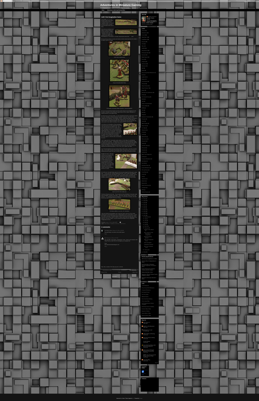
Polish (143, 94)
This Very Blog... (147, 359)
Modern (143, 79)
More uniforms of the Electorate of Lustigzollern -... (148, 233)
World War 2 (144, 37)
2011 (144, 215)
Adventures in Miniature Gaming (120, 5)
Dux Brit (143, 163)
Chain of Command (146, 103)
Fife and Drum (145, 169)
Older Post (134, 272)
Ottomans (117, 223)
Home (103, 10)
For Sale (143, 127)
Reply (106, 233)
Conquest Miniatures (146, 290)
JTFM (143, 132)
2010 (144, 252)
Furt (105, 237)
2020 (144, 200)
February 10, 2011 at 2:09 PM (118, 230)
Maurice (143, 183)
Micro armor (144, 138)
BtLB (143, 112)
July (145, 218)
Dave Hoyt (109, 19)
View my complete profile (147, 24)
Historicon (144, 130)
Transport (144, 187)
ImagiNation (112, 223)
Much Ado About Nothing (147, 298)
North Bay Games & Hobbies (148, 306)
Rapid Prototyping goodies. (148, 237)
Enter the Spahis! (147, 242)
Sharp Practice (122, 223)
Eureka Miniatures (146, 167)
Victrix (143, 121)
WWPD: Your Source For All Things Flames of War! (149, 355)
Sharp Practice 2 (145, 88)
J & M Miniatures (145, 285)
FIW (143, 43)
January (146, 249)
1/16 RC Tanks (145, 145)
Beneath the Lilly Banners (147, 92)
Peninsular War (145, 52)
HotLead (143, 83)
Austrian (143, 152)
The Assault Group (146, 96)
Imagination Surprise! (148, 244)
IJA (142, 176)
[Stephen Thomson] (143, 372)
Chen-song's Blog (145, 301)
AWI (142, 68)
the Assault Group (145, 292)
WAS (143, 189)
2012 (144, 213)
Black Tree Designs (146, 154)
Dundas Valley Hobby (146, 308)
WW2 (143, 99)
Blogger (140, 398)
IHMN (143, 107)
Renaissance (144, 50)
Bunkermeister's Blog (146, 315)
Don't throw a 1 (146, 322)
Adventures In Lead (147, 329)
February (146, 227)
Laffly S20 (144, 77)
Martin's (143, 180)
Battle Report (107, 223)
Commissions (145, 81)
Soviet (143, 143)
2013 (144, 211)
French (143, 35)
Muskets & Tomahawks (147, 116)
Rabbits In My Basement (148, 326)
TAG (143, 110)
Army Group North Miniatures (148, 72)
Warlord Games (145, 192)
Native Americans (145, 185)
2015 (144, 207)
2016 (144, 206)
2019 (144, 202)
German (143, 54)
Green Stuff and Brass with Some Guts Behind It (149, 346)
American (144, 63)
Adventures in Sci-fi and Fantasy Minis (116, 10)
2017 (144, 204)
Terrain (143, 30)
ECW (143, 74)
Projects (143, 61)
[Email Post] (120, 222)
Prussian (143, 119)
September (146, 216)
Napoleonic (144, 32)
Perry (143, 59)
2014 (144, 209)
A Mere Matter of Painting (149, 333)
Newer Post (104, 272)
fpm (133, 398)
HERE (112, 32)
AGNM (143, 48)
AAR (143, 101)
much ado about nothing (149, 337)
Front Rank (144, 172)
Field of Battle (145, 105)
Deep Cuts (144, 125)
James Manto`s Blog (146, 313)
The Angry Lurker (108, 230)
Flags (143, 114)
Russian (143, 41)
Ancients (143, 150)
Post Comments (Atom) (122, 276)
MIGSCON (144, 136)
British (143, 70)
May (145, 222)
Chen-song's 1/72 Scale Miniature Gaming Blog (148, 350)
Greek (143, 174)
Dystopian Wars (145, 165)
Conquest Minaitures (146, 158)
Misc (143, 46)
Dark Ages (144, 161)
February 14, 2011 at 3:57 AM (112, 237)
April (145, 224)
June (145, 220)
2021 (144, 198)
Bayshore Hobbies (146, 311)
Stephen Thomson (152, 16)
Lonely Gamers (146, 341)
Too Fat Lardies (145, 294)
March (145, 226)
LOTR (143, 134)
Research (144, 141)
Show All (156, 362)
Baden (143, 90)
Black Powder (145, 123)
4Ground (144, 147)
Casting (143, 156)
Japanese (144, 178)
